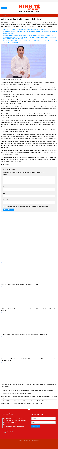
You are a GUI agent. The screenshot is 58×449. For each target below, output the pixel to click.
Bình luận (5, 174)
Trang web (5, 199)
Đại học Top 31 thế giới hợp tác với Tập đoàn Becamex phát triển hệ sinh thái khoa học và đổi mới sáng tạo (27, 390)
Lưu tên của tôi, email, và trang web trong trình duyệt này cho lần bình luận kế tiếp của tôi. (27, 206)
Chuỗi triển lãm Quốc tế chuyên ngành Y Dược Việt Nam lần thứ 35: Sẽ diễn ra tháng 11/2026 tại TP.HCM (28, 35)
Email (4, 193)
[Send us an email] (35, 0)
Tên (4, 186)
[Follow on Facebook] (33, 0)
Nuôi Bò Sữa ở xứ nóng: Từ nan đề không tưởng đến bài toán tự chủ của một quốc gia (24, 29)
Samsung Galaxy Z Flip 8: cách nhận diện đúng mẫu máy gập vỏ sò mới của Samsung (22, 403)
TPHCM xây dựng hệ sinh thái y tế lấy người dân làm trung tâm (16, 393)
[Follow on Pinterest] (36, 0)
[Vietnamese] (32, 0)
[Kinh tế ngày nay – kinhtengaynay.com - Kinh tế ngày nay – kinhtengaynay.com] (29, 8)
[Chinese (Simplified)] (27, 0)
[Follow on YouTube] (11, 432)
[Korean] (30, 0)
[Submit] (55, 15)
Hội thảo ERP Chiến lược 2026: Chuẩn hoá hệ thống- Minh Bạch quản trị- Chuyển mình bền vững (24, 400)
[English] (29, 0)
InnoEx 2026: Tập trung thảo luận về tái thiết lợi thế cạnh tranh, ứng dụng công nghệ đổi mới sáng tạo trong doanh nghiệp (29, 397)
